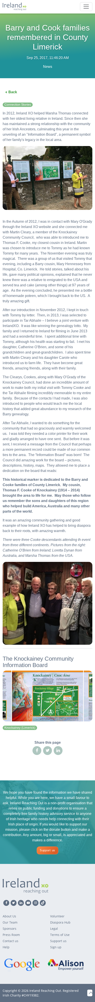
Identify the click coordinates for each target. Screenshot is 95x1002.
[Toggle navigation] (86, 6)
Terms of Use (60, 935)
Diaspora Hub (60, 922)
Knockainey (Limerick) (19, 727)
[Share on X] (47, 750)
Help (6, 947)
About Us (9, 916)
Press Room (11, 935)
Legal (54, 928)
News (47, 66)
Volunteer (57, 916)
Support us (47, 850)
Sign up (55, 947)
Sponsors (9, 928)
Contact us (10, 941)
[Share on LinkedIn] (58, 750)
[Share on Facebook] (36, 750)
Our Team (10, 922)
